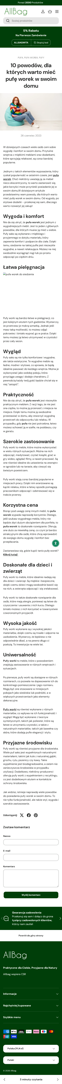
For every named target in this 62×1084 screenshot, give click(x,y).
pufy (41, 57)
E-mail (6, 850)
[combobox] (31, 20)
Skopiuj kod (42, 42)
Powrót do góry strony (31, 935)
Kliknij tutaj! (10, 554)
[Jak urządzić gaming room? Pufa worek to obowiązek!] (57, 1079)
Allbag (13, 1070)
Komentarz (9, 866)
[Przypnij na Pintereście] (35, 815)
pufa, (21, 57)
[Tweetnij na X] (21, 815)
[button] (55, 543)
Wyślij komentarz (31, 894)
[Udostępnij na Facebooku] (28, 815)
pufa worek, (31, 57)
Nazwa (6, 836)
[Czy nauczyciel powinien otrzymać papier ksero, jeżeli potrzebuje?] (4, 1079)
